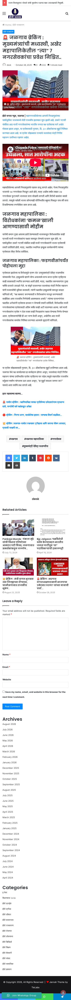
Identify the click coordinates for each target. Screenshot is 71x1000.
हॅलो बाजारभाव (7, 920)
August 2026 (9, 724)
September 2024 (11, 850)
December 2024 (10, 833)
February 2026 (10, 757)
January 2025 (9, 828)
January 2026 (9, 762)
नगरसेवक (56, 439)
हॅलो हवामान (6, 969)
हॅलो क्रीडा (6, 909)
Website (6, 679)
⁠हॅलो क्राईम (6, 903)
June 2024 (8, 866)
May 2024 (7, 872)
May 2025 (7, 806)
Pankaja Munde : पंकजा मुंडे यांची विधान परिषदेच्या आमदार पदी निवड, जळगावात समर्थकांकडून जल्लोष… (18, 543)
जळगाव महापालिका (35, 439)
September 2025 (11, 784)
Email (6, 667)
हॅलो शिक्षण (6, 947)
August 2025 (9, 790)
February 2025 (10, 822)
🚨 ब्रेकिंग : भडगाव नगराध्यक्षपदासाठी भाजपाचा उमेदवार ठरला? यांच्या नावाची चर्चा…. (53, 583)
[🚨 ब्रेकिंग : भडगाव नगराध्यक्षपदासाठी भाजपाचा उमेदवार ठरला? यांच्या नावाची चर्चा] (53, 567)
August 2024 (9, 855)
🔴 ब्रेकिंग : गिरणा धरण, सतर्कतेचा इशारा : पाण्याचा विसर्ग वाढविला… (32, 414)
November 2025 (10, 773)
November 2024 (10, 839)
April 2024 (7, 877)
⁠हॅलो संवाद (6, 958)
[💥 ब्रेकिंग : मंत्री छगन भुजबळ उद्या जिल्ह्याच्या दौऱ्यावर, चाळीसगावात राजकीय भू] (18, 567)
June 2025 (8, 801)
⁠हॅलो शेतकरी (7, 952)
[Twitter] (16, 458)
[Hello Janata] (15, 13)
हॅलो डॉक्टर (6, 914)
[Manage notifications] (63, 992)
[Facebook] (8, 458)
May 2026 (7, 740)
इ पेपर (4, 892)
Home (7, 24)
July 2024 (7, 861)
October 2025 (9, 779)
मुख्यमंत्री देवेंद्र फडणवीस (36, 446)
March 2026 (8, 751)
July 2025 (7, 795)
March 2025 (8, 817)
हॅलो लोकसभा (7, 936)
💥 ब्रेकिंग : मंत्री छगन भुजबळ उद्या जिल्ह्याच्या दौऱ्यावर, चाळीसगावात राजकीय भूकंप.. (18, 583)
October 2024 (9, 844)
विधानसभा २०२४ (9, 898)
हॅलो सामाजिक (7, 963)
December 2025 (10, 768)
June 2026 (8, 735)
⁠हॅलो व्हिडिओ (7, 941)
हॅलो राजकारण (18, 24)
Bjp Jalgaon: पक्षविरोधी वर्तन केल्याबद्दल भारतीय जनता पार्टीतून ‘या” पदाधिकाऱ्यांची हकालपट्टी (50, 543)
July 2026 (7, 729)
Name (6, 654)
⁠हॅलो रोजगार (7, 931)
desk (9, 65)
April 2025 (7, 811)
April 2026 (7, 746)
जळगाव (14, 439)
